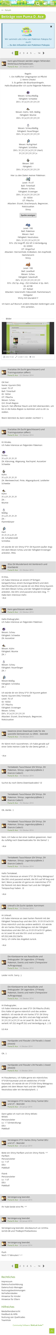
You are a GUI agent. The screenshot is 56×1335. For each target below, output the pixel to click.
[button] (52, 3)
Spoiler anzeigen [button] (28, 215)
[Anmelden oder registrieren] (45, 3)
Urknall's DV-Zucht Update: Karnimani (26, 905)
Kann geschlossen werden (20, 609)
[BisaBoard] (6, 3)
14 (39, 53)
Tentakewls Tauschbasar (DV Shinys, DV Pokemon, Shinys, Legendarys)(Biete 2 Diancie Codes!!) (27, 770)
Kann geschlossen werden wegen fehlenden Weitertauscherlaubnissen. (29, 62)
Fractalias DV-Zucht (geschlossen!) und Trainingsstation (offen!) (26, 371)
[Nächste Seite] (43, 53)
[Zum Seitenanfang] (52, 1331)
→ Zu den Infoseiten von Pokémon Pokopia (28, 45)
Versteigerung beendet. (19, 1197)
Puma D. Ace (13, 66)
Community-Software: (28, 1325)
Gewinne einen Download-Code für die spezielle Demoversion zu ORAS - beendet (28, 732)
